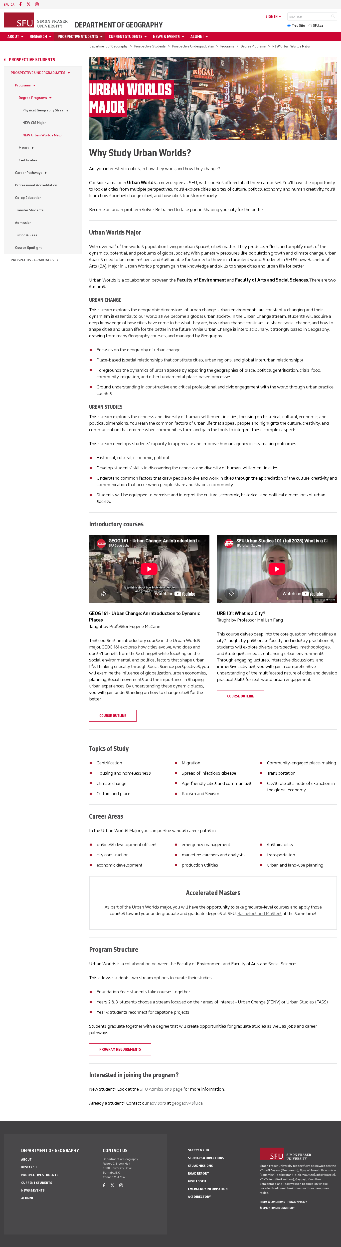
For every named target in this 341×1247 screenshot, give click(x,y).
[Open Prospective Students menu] (102, 36)
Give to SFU (197, 1181)
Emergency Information (208, 1189)
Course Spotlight (28, 248)
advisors (158, 1103)
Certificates (28, 160)
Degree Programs (253, 46)
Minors (24, 148)
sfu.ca (9, 4)
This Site (298, 25)
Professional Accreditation (36, 185)
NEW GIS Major (34, 123)
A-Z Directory (199, 1197)
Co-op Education (28, 198)
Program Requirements (120, 1049)
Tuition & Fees (26, 235)
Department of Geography (119, 24)
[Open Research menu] (51, 36)
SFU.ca (318, 25)
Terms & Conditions (272, 1202)
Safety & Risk (198, 1150)
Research (38, 36)
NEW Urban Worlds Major (42, 135)
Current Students (125, 36)
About (13, 36)
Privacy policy (297, 1202)
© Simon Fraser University (277, 1208)
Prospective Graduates (32, 260)
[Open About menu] (23, 36)
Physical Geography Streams (45, 110)
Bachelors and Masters (259, 913)
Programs (227, 46)
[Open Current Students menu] (146, 36)
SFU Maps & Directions (206, 1158)
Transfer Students (29, 210)
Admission (23, 223)
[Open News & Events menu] (184, 36)
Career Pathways (28, 173)
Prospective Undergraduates (193, 46)
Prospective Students (78, 36)
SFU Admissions (200, 1166)
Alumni (196, 36)
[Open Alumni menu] (207, 36)
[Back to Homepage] (36, 20)
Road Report (198, 1173)
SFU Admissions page (161, 1089)
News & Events (166, 36)
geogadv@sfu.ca (187, 1103)
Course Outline (112, 715)
